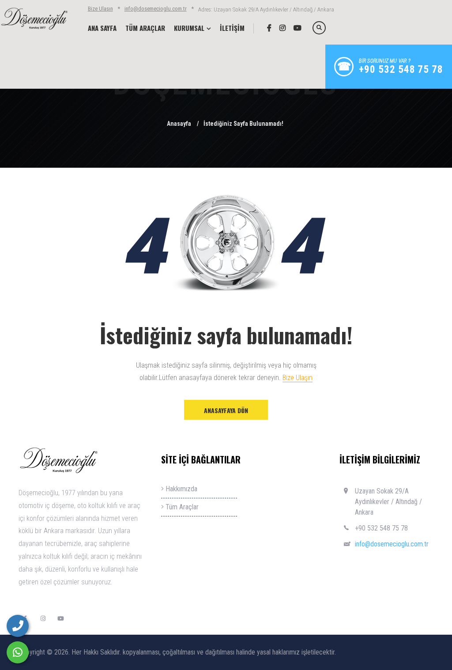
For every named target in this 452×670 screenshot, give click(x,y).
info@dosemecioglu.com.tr (155, 8)
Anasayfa (179, 123)
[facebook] (265, 27)
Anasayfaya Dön (226, 410)
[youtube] (294, 27)
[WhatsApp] (18, 652)
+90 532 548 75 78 (381, 528)
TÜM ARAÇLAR (145, 28)
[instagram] (279, 27)
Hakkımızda (180, 489)
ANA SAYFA (102, 28)
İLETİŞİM (232, 28)
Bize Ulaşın (100, 8)
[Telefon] (18, 626)
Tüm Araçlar (181, 507)
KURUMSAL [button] (189, 28)
